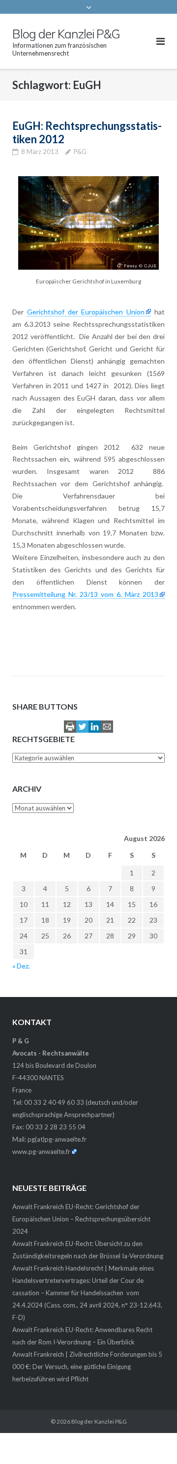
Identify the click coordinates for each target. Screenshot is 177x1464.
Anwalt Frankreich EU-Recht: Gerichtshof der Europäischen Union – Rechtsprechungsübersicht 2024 (81, 1219)
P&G (80, 152)
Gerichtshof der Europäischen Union (86, 312)
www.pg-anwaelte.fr (41, 1151)
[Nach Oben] (153, 1440)
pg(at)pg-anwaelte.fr (57, 1139)
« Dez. (21, 966)
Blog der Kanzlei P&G (99, 1421)
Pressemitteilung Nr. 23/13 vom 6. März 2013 (85, 594)
